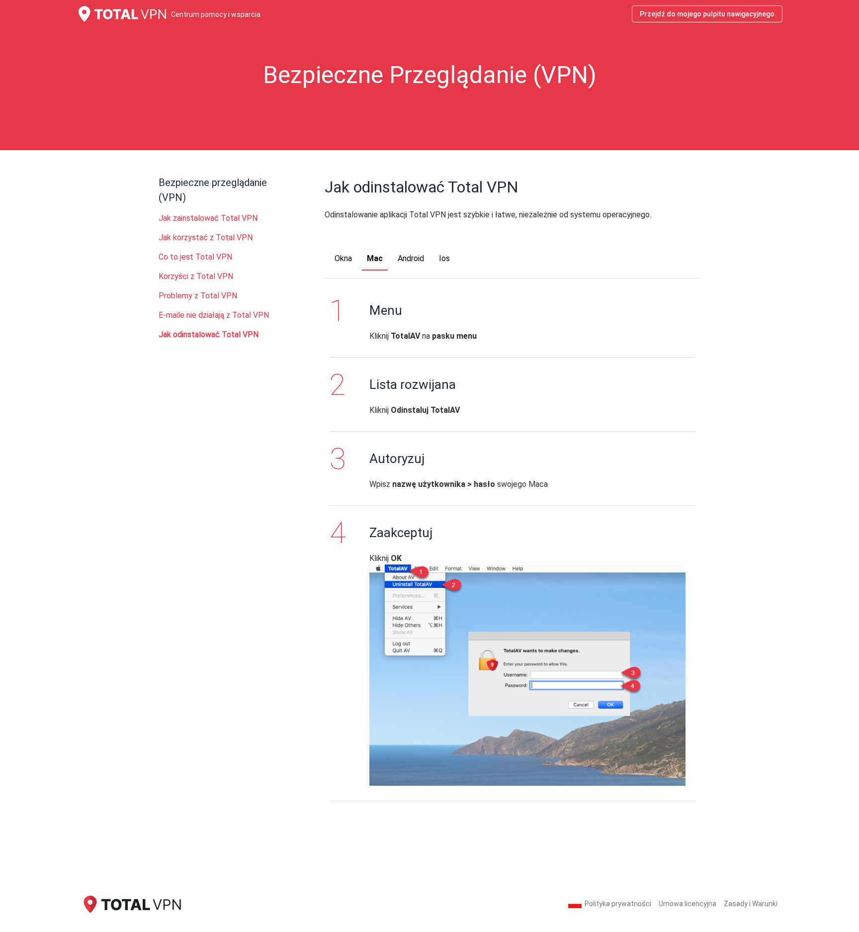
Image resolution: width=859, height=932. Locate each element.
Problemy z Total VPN (198, 295)
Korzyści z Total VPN (196, 276)
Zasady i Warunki (750, 904)
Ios (444, 258)
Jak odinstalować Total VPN (208, 334)
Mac (375, 258)
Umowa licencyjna (687, 904)
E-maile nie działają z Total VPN (214, 315)
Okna (343, 258)
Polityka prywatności (618, 904)
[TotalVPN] (131, 903)
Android (411, 258)
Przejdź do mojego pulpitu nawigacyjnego (707, 14)
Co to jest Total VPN (195, 257)
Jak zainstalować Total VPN (208, 218)
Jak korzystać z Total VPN (206, 237)
